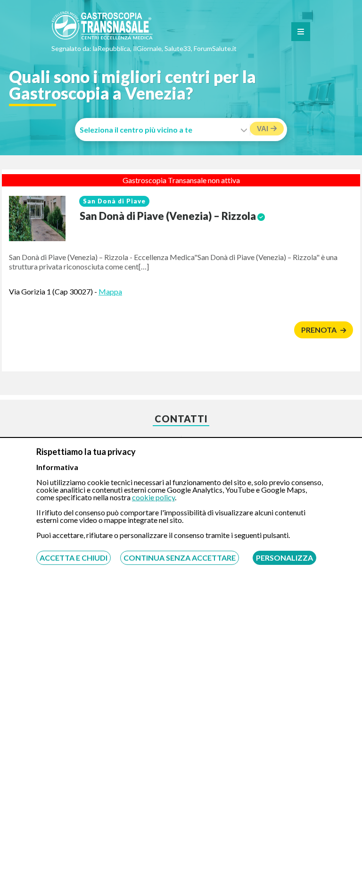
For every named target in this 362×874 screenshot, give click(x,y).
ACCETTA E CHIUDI (73, 557)
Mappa (110, 291)
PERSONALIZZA (284, 557)
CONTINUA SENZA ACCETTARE (179, 557)
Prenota (319, 329)
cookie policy (153, 497)
